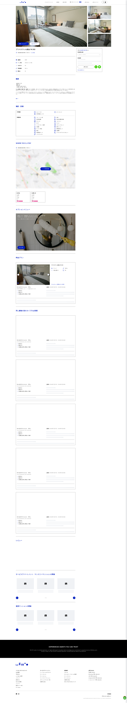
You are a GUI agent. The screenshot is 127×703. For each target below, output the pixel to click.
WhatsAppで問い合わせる (94, 674)
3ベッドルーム (43, 676)
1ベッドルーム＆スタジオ (45, 672)
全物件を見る (43, 681)
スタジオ (66, 672)
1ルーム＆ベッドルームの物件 (70, 674)
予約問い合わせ (92, 672)
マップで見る (33, 52)
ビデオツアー (35, 43)
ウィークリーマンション (45, 678)
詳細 (16, 98)
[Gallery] (33, 274)
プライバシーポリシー (106, 696)
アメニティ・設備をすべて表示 (57, 284)
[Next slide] (48, 275)
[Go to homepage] (23, 2)
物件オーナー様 (19, 685)
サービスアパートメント (49, 2)
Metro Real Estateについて (70, 681)
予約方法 (18, 674)
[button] (22, 560)
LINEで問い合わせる (93, 676)
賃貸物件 (57, 2)
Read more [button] (29, 561)
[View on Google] (29, 564)
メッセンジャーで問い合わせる (95, 679)
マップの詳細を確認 (45, 168)
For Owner (18, 687)
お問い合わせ (86, 66)
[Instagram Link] (18, 696)
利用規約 (109, 693)
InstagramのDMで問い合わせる (95, 678)
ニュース (18, 683)
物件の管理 (64, 2)
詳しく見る (21, 247)
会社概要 (18, 672)
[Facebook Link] (16, 696)
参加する (18, 679)
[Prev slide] (18, 275)
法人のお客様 (18, 681)
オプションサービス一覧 (45, 679)
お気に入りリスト (95, 2)
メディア (18, 678)
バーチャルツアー (24, 43)
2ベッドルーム (43, 674)
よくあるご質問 (19, 676)
